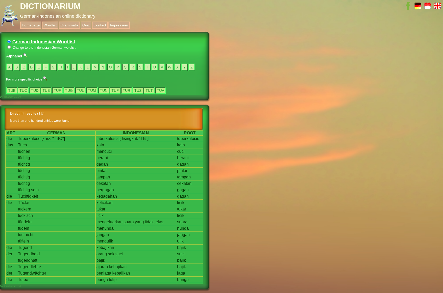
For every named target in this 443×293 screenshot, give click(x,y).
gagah (102, 164)
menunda (105, 228)
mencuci (104, 151)
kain (100, 145)
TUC (23, 90)
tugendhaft (27, 260)
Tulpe (23, 279)
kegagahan (106, 196)
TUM (92, 90)
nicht (29, 235)
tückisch (25, 215)
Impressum (119, 25)
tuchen (24, 151)
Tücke (23, 202)
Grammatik (69, 25)
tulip (113, 279)
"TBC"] (58, 138)
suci (119, 254)
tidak (149, 222)
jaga (181, 273)
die (9, 138)
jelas (159, 222)
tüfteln (23, 241)
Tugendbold (29, 254)
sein (35, 190)
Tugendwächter (32, 273)
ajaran (102, 267)
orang (101, 254)
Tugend (25, 247)
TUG (69, 90)
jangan (102, 235)
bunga (102, 279)
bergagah (105, 190)
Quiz (86, 25)
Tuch (22, 145)
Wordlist (50, 25)
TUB (11, 90)
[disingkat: (128, 138)
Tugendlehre (29, 267)
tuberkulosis (107, 138)
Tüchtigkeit (28, 196)
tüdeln (23, 228)
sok (111, 254)
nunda (183, 228)
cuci (181, 151)
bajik (181, 247)
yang (139, 222)
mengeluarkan (109, 222)
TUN (103, 90)
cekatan (103, 183)
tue (21, 235)
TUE (46, 90)
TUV (160, 90)
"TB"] (143, 138)
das (9, 145)
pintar (101, 170)
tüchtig (24, 158)
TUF (57, 90)
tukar (100, 209)
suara (129, 222)
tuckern (24, 209)
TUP (115, 90)
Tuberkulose (29, 138)
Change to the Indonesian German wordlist (44, 47)
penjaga (103, 273)
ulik (180, 241)
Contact (100, 25)
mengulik (104, 241)
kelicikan (104, 202)
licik (180, 202)
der (9, 254)
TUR (126, 90)
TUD (34, 90)
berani (102, 158)
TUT (149, 90)
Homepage (31, 25)
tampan (103, 177)
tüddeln (25, 222)
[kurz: (46, 138)
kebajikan (105, 247)
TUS (138, 90)
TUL (80, 90)
